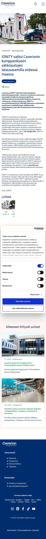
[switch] (40, 272)
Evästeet (35, 530)
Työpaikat (12, 466)
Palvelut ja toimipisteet (17, 483)
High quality (5, 212)
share (7, 87)
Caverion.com (9, 499)
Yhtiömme (12, 458)
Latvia (13, 501)
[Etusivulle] (8, 4)
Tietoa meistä (9, 452)
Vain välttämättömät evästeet (23, 308)
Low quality (13, 212)
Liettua (20, 501)
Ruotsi (33, 501)
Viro (32, 499)
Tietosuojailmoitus (24, 530)
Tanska (26, 499)
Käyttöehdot (11, 530)
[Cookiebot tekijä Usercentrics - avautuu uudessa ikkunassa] (34, 228)
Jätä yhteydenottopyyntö (18, 486)
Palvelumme (13, 461)
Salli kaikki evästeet (23, 301)
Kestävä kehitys (15, 463)
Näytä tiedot (34, 294)
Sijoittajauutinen (9, 81)
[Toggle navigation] (43, 4)
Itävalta (19, 499)
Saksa (39, 499)
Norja (27, 501)
